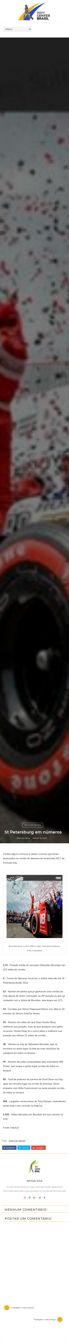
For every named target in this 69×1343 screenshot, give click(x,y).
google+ (40, 1148)
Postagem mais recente (22, 1307)
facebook (10, 1148)
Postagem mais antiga (44, 1319)
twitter (25, 1148)
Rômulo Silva (23, 838)
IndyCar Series (32, 825)
